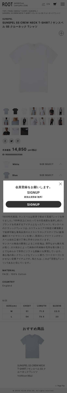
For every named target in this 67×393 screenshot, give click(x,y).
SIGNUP (33, 204)
